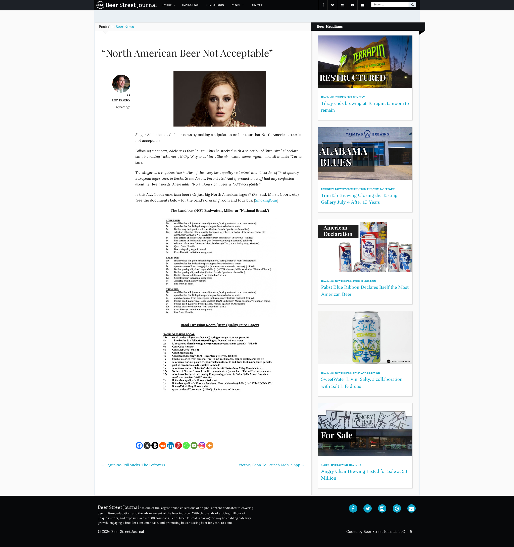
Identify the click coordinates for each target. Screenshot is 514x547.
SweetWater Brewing (366, 373)
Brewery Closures (346, 189)
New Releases (343, 281)
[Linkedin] (170, 445)
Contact (256, 4)
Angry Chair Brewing (334, 465)
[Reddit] (162, 445)
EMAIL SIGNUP (190, 4)
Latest (166, 4)
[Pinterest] (178, 445)
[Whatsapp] (186, 445)
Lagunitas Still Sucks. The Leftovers (133, 465)
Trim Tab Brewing (384, 189)
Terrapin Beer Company (350, 97)
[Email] (194, 445)
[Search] (412, 4)
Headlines (327, 97)
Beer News (125, 26)
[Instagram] (201, 445)
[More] (209, 445)
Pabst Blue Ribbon (364, 281)
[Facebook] (139, 445)
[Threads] (154, 445)
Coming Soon (215, 4)
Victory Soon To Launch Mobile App (272, 465)
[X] (147, 445)
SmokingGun (266, 200)
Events (235, 4)
